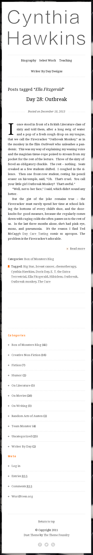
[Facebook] (40, 545)
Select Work (47, 60)
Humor (17, 375)
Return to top (46, 521)
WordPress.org (22, 496)
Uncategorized (22, 436)
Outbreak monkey (23, 281)
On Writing (19, 405)
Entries (20, 476)
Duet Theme (31, 535)
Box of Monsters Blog (39, 259)
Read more (77, 248)
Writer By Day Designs (46, 71)
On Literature (21, 385)
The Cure (44, 281)
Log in (16, 466)
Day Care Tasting (35, 233)
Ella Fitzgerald (38, 276)
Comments (22, 486)
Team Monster (22, 426)
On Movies (19, 395)
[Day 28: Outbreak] (46, 104)
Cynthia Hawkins (22, 271)
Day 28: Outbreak (46, 99)
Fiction (16, 365)
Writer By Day (22, 446)
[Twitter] (46, 545)
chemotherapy (66, 266)
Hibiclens (56, 276)
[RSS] (53, 545)
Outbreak (70, 276)
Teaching (65, 60)
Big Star (28, 266)
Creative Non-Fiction (26, 355)
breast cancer (45, 266)
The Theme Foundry (57, 535)
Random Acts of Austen (27, 416)
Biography (28, 60)
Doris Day (42, 271)
